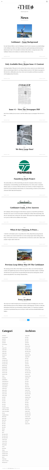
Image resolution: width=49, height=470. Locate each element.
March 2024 (4, 416)
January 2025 (4, 392)
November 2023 (5, 434)
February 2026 (4, 372)
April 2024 (4, 339)
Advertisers (4, 335)
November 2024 (5, 436)
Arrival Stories (4, 344)
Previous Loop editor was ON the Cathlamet (24, 264)
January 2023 (27, 411)
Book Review (4, 355)
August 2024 (4, 349)
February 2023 (27, 409)
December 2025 (5, 363)
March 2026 (4, 420)
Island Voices (4, 388)
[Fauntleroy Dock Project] (24, 174)
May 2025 (3, 423)
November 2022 (28, 414)
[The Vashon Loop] (24, 7)
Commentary (4, 358)
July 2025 (3, 399)
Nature (3, 430)
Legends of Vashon (5, 407)
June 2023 (27, 402)
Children (3, 356)
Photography (4, 444)
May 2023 (26, 404)
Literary (3, 413)
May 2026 (3, 427)
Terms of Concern (5, 460)
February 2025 (4, 370)
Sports (3, 457)
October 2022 (27, 416)
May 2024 (3, 421)
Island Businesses (5, 381)
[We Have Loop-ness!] (24, 144)
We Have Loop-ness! (24, 149)
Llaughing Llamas (5, 414)
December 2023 (5, 360)
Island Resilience (5, 384)
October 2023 (4, 439)
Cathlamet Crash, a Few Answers (24, 207)
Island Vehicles (4, 386)
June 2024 (4, 402)
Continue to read (41, 56)
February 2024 (4, 369)
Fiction (3, 376)
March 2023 (27, 407)
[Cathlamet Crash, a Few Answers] (24, 203)
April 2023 (27, 406)
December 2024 (5, 362)
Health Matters (4, 379)
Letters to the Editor (5, 411)
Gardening (4, 377)
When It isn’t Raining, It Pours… (24, 230)
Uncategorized (4, 462)
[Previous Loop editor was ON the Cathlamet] (24, 260)
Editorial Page (4, 365)
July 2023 (26, 400)
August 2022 (27, 420)
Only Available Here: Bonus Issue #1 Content (24, 64)
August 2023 (4, 348)
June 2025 (4, 404)
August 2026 (4, 353)
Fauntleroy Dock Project (24, 179)
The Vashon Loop (10, 468)
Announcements (5, 337)
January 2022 (27, 423)
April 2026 (4, 342)
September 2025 (5, 455)
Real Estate (4, 448)
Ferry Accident (24, 299)
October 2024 (4, 441)
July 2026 (3, 400)
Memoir (3, 429)
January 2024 (4, 390)
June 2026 (4, 406)
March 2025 (4, 418)
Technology (4, 458)
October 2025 (4, 443)
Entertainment (4, 367)
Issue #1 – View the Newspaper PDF (24, 109)
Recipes (3, 450)
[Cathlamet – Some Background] (24, 37)
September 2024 (5, 453)
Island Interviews (5, 383)
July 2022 (26, 421)
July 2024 (3, 397)
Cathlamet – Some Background (24, 42)
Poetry (3, 446)
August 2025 (4, 351)
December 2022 (28, 413)
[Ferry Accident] (24, 294)
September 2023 (5, 451)
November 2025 (5, 437)
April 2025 (4, 340)
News (24, 39)
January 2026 (4, 393)
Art (2, 346)
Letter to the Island (5, 409)
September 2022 (28, 418)
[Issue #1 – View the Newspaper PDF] (24, 104)
